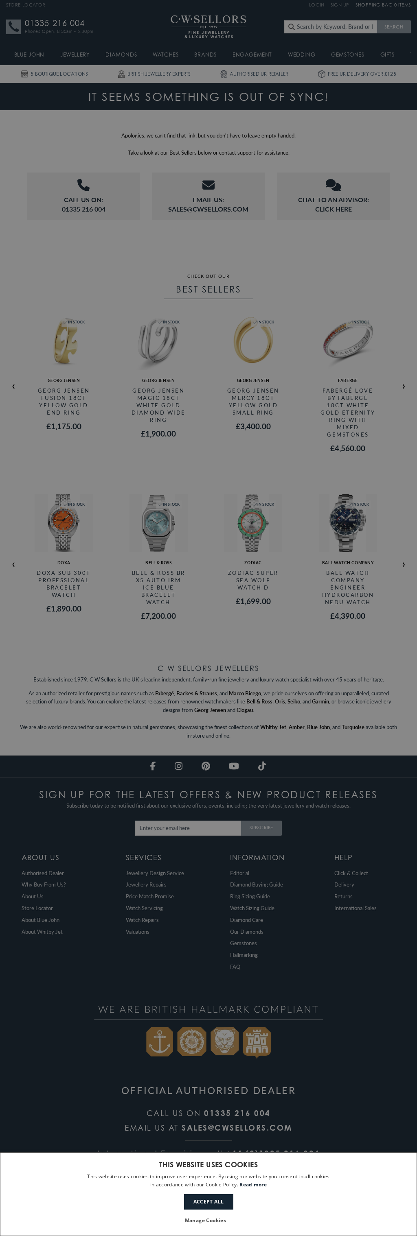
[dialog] (208, 1194)
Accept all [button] (208, 1201)
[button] (208, 1221)
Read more (253, 1184)
